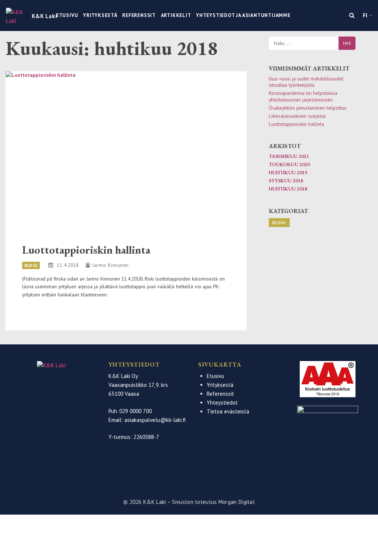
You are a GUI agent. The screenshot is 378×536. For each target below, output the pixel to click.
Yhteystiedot (222, 402)
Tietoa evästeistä (228, 411)
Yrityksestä (100, 15)
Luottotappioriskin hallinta (86, 250)
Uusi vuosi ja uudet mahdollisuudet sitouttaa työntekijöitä (306, 82)
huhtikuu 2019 (288, 172)
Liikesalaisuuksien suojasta (297, 116)
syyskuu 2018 (286, 180)
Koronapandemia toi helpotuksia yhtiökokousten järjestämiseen (303, 96)
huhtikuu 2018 (288, 188)
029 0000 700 (135, 411)
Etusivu (67, 15)
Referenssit (139, 15)
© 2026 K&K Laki (145, 501)
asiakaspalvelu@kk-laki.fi (155, 420)
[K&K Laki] (51, 375)
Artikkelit (176, 15)
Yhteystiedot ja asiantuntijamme (243, 15)
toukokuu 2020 (289, 164)
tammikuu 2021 (289, 156)
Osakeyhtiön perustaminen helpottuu (308, 107)
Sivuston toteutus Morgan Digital (213, 501)
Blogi (31, 265)
